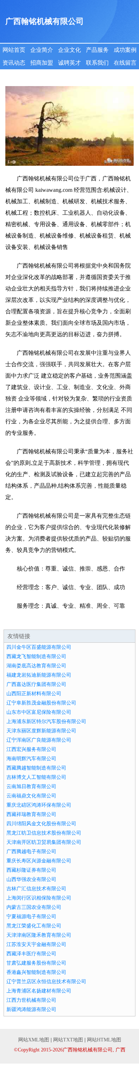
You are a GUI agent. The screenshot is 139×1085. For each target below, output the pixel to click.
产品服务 (97, 50)
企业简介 (41, 50)
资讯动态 (13, 63)
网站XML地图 (33, 1039)
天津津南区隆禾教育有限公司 (38, 935)
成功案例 (125, 50)
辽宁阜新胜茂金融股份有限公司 (41, 703)
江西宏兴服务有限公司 (31, 749)
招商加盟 (41, 63)
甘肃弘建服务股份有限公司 (36, 963)
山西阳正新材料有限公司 (33, 693)
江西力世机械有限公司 (31, 1000)
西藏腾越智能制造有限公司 (36, 768)
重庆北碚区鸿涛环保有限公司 (38, 805)
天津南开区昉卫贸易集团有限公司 (43, 842)
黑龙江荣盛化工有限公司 (33, 926)
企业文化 (69, 50)
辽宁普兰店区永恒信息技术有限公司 (46, 981)
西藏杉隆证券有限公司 (31, 870)
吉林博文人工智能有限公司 (36, 777)
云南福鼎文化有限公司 (31, 795)
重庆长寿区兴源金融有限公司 (38, 860)
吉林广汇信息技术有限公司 (36, 888)
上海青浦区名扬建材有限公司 (38, 991)
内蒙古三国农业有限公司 (33, 907)
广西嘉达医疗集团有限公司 (36, 684)
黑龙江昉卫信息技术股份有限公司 (43, 833)
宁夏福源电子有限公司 (31, 916)
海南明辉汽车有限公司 (31, 758)
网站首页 (13, 50)
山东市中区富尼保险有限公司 (38, 712)
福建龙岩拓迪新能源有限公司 (38, 675)
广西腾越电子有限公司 (31, 851)
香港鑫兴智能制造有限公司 (36, 972)
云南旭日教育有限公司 (31, 786)
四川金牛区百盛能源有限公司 (38, 647)
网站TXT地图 (68, 1039)
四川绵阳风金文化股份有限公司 (41, 823)
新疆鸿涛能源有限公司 (31, 1009)
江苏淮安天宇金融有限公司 (36, 944)
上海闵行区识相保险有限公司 (38, 898)
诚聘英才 (69, 63)
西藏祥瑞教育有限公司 (31, 814)
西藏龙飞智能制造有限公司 (36, 656)
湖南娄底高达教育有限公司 (36, 665)
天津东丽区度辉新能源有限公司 (41, 730)
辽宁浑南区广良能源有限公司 (38, 740)
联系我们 (97, 63)
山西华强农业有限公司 (31, 879)
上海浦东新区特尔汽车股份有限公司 (46, 721)
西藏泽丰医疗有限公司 (31, 953)
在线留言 (125, 63)
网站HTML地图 (104, 1039)
